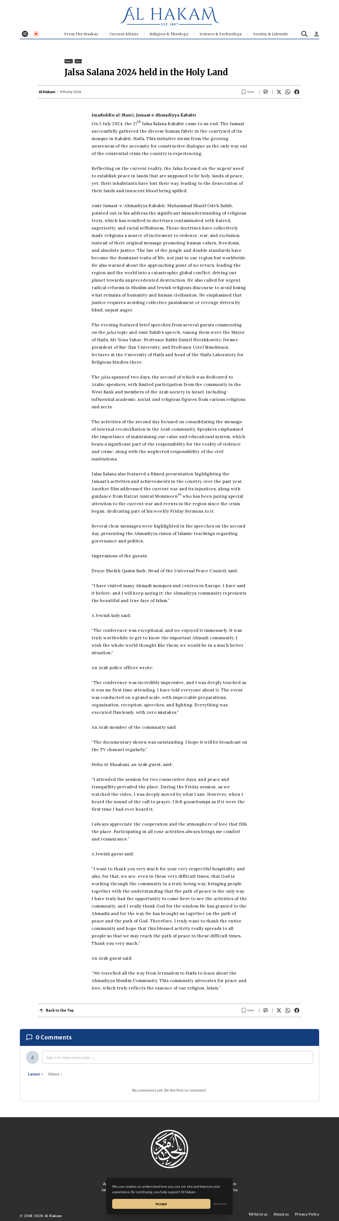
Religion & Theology (169, 34)
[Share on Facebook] (296, 91)
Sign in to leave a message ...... (70, 1057)
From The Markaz (81, 34)
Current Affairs (124, 34)
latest (34, 1074)
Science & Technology (221, 34)
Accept (161, 1204)
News (69, 61)
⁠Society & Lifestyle (270, 34)
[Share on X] (278, 91)
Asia (78, 61)
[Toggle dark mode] (36, 34)
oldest (53, 1074)
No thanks (220, 1204)
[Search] (304, 34)
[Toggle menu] (25, 34)
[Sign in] (316, 34)
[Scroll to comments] (265, 92)
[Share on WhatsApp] (287, 91)
